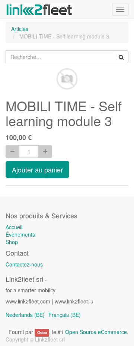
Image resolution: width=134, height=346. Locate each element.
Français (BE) (64, 314)
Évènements (20, 234)
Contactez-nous (24, 264)
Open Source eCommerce (96, 332)
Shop (12, 242)
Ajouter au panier (37, 169)
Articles (19, 28)
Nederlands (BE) (25, 314)
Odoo (42, 332)
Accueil (14, 227)
